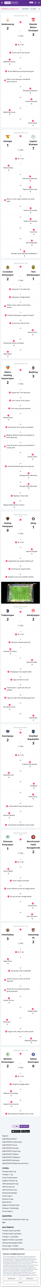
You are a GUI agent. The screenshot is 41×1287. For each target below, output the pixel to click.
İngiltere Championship (10, 1205)
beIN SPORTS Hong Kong (11, 1151)
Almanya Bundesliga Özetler (12, 1243)
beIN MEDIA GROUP (9, 1139)
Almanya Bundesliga (9, 1193)
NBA (3, 1222)
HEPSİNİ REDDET (29, 1278)
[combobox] (10, 9)
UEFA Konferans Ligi (9, 1190)
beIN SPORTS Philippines (11, 1157)
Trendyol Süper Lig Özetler (11, 1234)
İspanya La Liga (7, 1199)
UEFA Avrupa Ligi (8, 1187)
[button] (11, 3)
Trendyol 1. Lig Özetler (10, 1237)
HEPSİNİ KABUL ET (11, 1278)
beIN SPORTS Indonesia (10, 1160)
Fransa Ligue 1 (7, 1196)
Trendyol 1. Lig (7, 1174)
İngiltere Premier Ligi (9, 1181)
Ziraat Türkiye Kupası (9, 1178)
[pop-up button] (33, 600)
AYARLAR (20, 1282)
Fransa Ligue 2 (7, 1211)
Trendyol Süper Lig (9, 1171)
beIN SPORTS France (9, 1145)
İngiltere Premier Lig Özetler (12, 1240)
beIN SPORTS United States (12, 1142)
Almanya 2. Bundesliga (10, 1208)
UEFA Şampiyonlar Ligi (10, 1184)
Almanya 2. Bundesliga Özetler (13, 1249)
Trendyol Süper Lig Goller (11, 1231)
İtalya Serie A (7, 1202)
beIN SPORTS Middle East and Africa (15, 1163)
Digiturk (5, 1136)
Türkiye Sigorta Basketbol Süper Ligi (15, 1219)
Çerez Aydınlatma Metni (23, 1275)
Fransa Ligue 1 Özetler (10, 1246)
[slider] (20, 597)
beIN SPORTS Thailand (10, 1154)
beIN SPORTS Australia (10, 1148)
